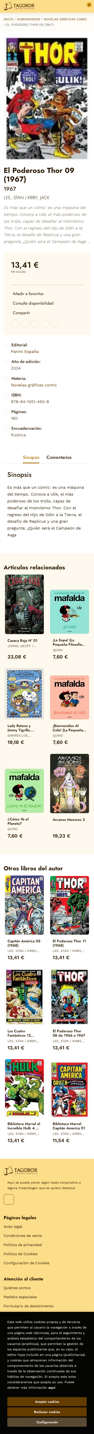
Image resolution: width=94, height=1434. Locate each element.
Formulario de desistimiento (29, 1306)
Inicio (8, 19)
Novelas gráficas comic (65, 19)
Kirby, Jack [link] (38, 197)
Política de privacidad (23, 1245)
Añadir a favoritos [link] (28, 294)
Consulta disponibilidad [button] (33, 303)
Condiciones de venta (23, 1236)
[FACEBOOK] (9, 1199)
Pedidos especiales (20, 1297)
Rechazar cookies (47, 1412)
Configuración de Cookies (26, 1263)
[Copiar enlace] (55, 323)
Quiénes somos (17, 1288)
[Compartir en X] (25, 323)
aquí (51, 1387)
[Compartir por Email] (45, 323)
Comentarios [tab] (59, 457)
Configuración (47, 1422)
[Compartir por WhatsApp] (35, 323)
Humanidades (28, 19)
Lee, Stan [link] (14, 197)
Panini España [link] (25, 351)
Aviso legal (13, 1226)
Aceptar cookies (47, 1401)
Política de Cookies (20, 1254)
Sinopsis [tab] (31, 457)
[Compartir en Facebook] (15, 323)
